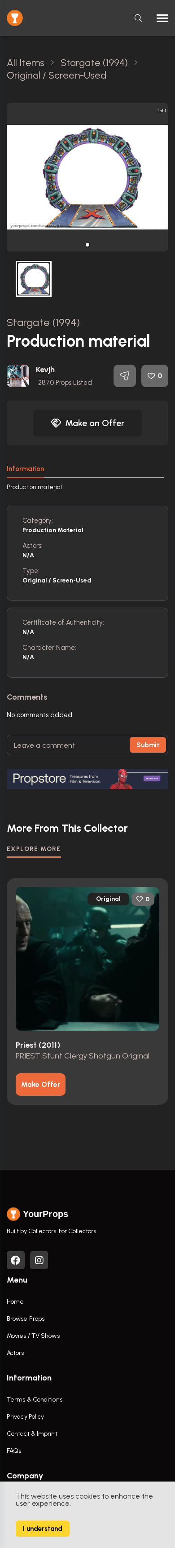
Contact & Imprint (32, 1434)
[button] (87, 245)
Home (15, 1301)
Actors (15, 1353)
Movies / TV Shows (33, 1336)
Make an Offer (94, 423)
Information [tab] (25, 469)
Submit (147, 745)
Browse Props (25, 1319)
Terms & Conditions (34, 1399)
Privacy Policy (25, 1416)
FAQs (14, 1451)
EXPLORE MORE (34, 849)
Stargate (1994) (43, 322)
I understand (42, 1529)
